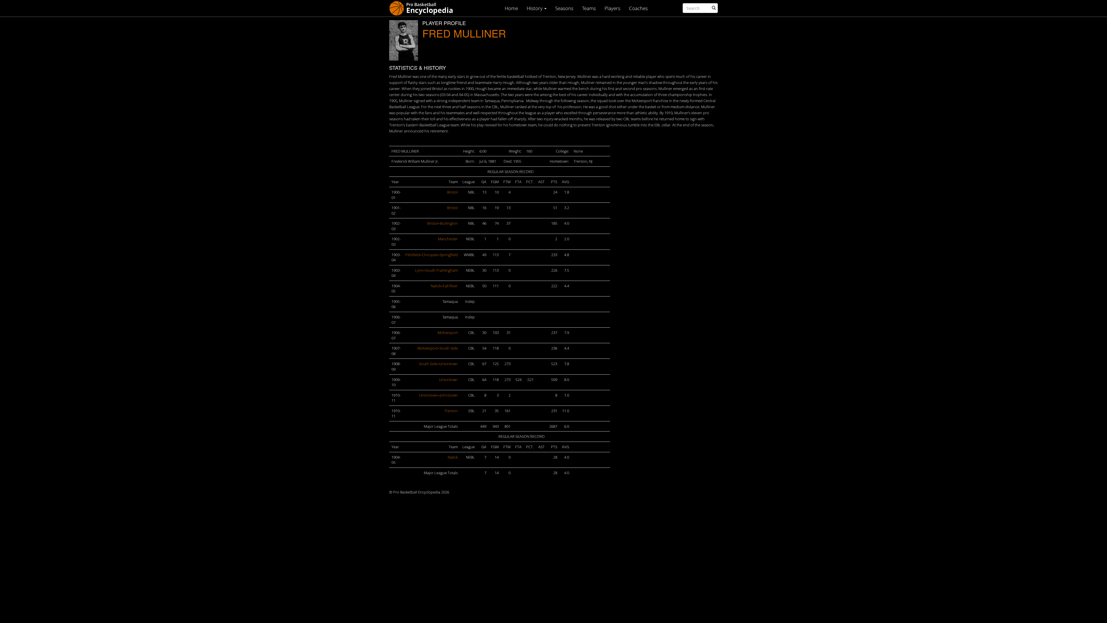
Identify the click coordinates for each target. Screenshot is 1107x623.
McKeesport (448, 332)
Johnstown (449, 395)
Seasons (564, 8)
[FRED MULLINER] (403, 40)
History (535, 8)
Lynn (419, 270)
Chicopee (430, 254)
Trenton (451, 410)
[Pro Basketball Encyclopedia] (423, 8)
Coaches (638, 8)
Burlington (449, 223)
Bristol (452, 192)
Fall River (450, 285)
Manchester (448, 238)
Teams (589, 8)
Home (511, 8)
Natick (436, 285)
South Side (449, 348)
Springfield (449, 254)
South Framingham (442, 270)
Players (612, 8)
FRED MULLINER (464, 33)
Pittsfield (412, 254)
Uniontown (448, 363)
